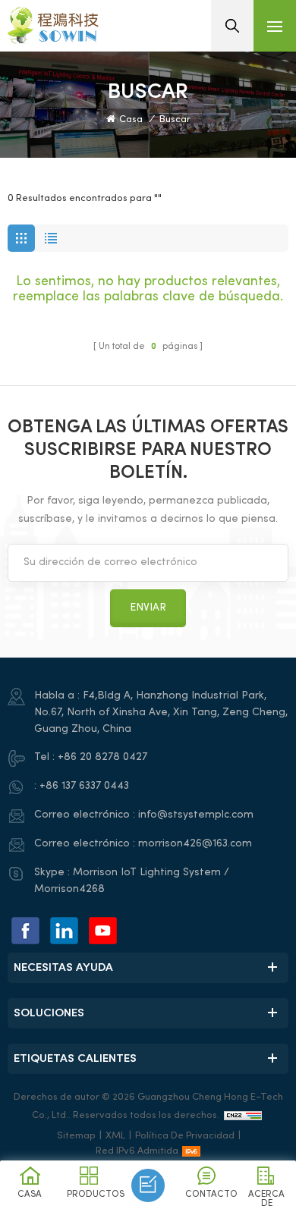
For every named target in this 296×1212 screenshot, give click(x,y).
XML (115, 1136)
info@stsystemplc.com (195, 815)
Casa (131, 119)
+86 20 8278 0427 (102, 757)
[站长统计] (243, 1115)
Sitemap (76, 1136)
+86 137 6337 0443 (84, 786)
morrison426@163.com (195, 844)
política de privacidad (185, 1136)
